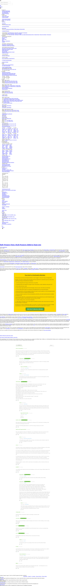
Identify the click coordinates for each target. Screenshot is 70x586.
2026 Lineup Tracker (5, 161)
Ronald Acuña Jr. (17, 261)
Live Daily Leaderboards (6, 65)
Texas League (17, 99)
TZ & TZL (12, 218)
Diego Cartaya (35, 268)
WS (7, 110)
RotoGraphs (4, 28)
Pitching (6, 95)
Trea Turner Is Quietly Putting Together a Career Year (8, 337)
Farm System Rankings (6, 171)
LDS (12, 110)
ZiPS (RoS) (4, 48)
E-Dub (25, 555)
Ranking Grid (7, 85)
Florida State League (18, 101)
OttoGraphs (49, 34)
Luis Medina (24, 317)
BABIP (6, 216)
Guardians (9, 128)
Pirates (9, 137)
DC (6, 128)
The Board (4, 168)
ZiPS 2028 (7, 55)
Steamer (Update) (10, 49)
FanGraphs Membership (6, 10)
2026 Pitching (9, 105)
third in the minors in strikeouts (27, 316)
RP (6, 140)
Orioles (3, 129)
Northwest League (20, 100)
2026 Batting (4, 105)
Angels (14, 128)
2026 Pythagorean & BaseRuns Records (8, 74)
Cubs (8, 136)
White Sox (9, 132)
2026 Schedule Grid (5, 159)
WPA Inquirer (4, 116)
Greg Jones (33, 269)
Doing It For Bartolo (43, 34)
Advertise (33, 576)
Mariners (14, 131)
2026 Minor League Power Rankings (8, 162)
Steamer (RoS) (4, 49)
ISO (8, 214)
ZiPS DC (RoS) (14, 48)
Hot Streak (4, 193)
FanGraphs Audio (11, 34)
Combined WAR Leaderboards (7, 113)
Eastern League (6, 99)
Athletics (14, 130)
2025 (3, 69)
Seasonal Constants (5, 222)
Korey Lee (18, 268)
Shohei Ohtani (6, 261)
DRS (7, 218)
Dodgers (14, 135)
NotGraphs (16, 32)
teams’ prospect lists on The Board (28, 249)
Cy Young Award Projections (6, 60)
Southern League (12, 99)
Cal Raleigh (25, 268)
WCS (15, 110)
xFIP (4, 216)
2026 (6, 81)
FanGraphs (4, 23)
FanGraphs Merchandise (6, 11)
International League (7, 98)
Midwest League (6, 100)
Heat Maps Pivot (4, 192)
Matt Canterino (30, 317)
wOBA (3, 214)
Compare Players (12, 85)
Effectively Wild (8, 24)
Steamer (3, 38)
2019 (15, 69)
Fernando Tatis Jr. (12, 261)
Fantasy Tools (4, 210)
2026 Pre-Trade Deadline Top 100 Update (9, 190)
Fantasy (16, 33)
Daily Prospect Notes (18, 266)
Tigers (9, 130)
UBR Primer (6, 220)
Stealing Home (36, 34)
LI (11, 220)
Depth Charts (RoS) (5, 50)
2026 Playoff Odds (5, 73)
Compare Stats (18, 85)
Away (12, 120)
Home (9, 120)
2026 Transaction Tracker (6, 158)
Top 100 (22, 255)
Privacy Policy (44, 576)
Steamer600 (4, 44)
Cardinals (9, 135)
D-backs (14, 134)
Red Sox (3, 131)
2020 (13, 69)
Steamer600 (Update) (9, 44)
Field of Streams (17, 29)
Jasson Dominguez (57, 256)
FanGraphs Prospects (5, 26)
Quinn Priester (17, 263)
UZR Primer (4, 218)
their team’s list (6, 250)
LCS (10, 110)
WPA (10, 220)
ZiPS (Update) (8, 48)
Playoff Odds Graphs (12, 73)
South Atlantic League (13, 100)
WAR (3, 220)
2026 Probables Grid (5, 160)
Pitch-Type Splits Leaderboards (7, 88)
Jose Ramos (8, 328)
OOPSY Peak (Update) (10, 45)
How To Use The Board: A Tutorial (8, 170)
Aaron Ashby (20, 317)
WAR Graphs (4, 114)
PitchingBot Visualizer (5, 195)
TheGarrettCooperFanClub (27, 438)
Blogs (3, 211)
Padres (14, 137)
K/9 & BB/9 (10, 216)
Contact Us (30, 576)
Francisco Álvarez (23, 263)
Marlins (3, 135)
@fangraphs (25, 576)
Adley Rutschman (3, 259)
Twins (9, 131)
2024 (5, 69)
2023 (7, 69)
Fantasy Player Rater (5, 16)
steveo (26, 414)
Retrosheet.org (2, 584)
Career (16, 81)
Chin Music (17, 34)
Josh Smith (59, 314)
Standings (3, 208)
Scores (3, 207)
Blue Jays (3, 128)
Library (3, 200)
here (34, 324)
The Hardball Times (11, 32)
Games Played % (12, 58)
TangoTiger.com (2, 582)
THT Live (9, 33)
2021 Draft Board (62, 250)
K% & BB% (11, 214)
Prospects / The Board (5, 206)
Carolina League (12, 101)
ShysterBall (19, 33)
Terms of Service (38, 576)
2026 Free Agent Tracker (6, 164)
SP (5, 140)
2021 (11, 69)
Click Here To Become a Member (35, 309)
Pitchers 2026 (9, 118)
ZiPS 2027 (4, 55)
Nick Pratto (68, 319)
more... (15, 214)
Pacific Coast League (14, 98)
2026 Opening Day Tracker (6, 166)
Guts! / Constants (5, 201)
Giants (14, 136)
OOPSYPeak (4, 45)
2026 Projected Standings (6, 72)
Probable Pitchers (10, 64)
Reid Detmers (12, 263)
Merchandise (4, 204)
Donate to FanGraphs (5, 13)
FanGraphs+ (25, 32)
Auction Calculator (5, 17)
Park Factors (4, 202)
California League (6, 101)
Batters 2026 (4, 118)
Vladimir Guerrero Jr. (25, 261)
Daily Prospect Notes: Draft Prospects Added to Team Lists (20, 245)
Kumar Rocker (52, 249)
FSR (9, 218)
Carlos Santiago (47, 327)
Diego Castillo (64, 314)
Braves (3, 134)
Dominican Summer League (7, 102)
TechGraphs (21, 32)
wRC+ (6, 214)
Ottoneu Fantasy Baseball (6, 19)
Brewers (9, 134)
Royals (9, 129)
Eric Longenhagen (4, 247)
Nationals (3, 137)
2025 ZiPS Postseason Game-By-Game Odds (9, 75)
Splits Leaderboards (5, 87)
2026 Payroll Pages (5, 157)
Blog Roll (3, 21)
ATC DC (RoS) (4, 51)
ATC (3, 40)
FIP (2, 216)
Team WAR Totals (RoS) (6, 126)
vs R (7, 120)
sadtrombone (27, 504)
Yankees (3, 132)
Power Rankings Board (6, 196)
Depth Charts (4, 39)
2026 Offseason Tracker (6, 165)
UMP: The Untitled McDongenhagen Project (26, 34)
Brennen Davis (33, 263)
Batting (3, 95)
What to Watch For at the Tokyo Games (6, 335)
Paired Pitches (4, 194)
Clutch (13, 220)
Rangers (14, 132)
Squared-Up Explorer (5, 197)
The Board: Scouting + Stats (6, 169)
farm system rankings (47, 330)
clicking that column (18, 256)
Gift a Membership (5, 12)
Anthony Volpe (10, 314)
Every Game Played (5, 58)
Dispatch (12, 33)
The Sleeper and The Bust (9, 29)
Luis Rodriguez (20, 328)
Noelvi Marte (2, 266)
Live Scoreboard (4, 64)
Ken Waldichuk (2, 316)
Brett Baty (28, 263)
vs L (5, 120)
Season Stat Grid (4, 89)
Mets (3, 136)
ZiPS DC (5, 37)
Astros (14, 129)
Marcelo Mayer (46, 249)
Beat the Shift (22, 29)
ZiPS (3, 37)
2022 (9, 69)
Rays (3, 130)
